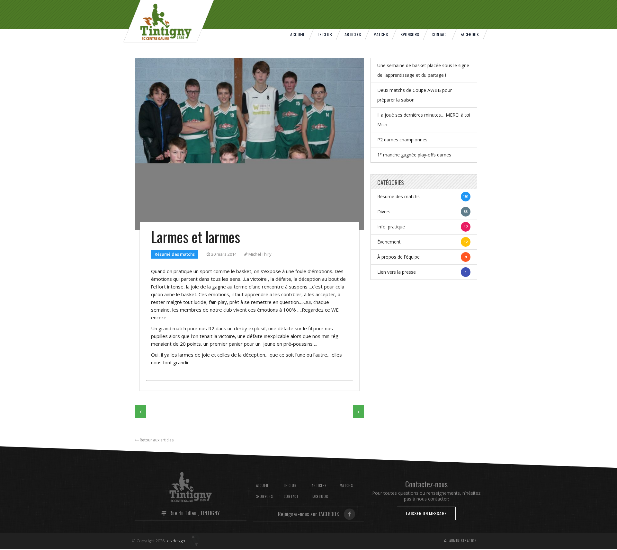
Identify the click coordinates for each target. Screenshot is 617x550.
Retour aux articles (156, 440)
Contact (440, 34)
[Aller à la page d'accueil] (190, 487)
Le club (324, 34)
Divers (422, 211)
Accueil (297, 34)
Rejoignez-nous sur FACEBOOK (308, 514)
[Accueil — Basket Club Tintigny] (169, 21)
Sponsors (409, 34)
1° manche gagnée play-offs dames (414, 155)
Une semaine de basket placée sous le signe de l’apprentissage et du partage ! (423, 70)
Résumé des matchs (175, 254)
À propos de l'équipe (422, 257)
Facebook (470, 34)
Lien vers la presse (422, 272)
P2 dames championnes (402, 140)
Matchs (380, 34)
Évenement (422, 242)
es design (176, 541)
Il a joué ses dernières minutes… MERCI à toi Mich (423, 120)
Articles (352, 34)
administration (462, 540)
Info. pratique (422, 227)
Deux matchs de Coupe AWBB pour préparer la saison (414, 95)
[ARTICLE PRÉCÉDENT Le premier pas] (140, 411)
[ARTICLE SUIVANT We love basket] (358, 411)
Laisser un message (426, 513)
